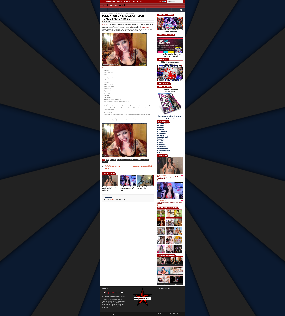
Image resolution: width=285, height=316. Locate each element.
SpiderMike (107, 21)
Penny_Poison (129, 159)
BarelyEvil (160, 128)
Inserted (160, 143)
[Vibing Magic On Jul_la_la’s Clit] (145, 180)
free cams (113, 159)
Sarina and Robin (163, 148)
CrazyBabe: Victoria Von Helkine (112, 167)
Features (159, 10)
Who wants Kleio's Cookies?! (142, 166)
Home (104, 10)
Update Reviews (125, 10)
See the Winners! (170, 31)
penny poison (120, 159)
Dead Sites (173, 313)
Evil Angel (160, 135)
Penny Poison (105, 24)
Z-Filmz (159, 152)
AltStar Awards (114, 10)
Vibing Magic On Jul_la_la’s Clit (142, 187)
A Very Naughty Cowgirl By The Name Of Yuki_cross (107, 1)
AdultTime (160, 126)
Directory (180, 313)
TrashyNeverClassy (163, 150)
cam (107, 159)
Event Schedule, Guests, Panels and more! (170, 55)
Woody (160, 179)
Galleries (167, 10)
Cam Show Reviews (139, 10)
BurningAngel (162, 131)
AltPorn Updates (108, 13)
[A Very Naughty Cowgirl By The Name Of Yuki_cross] (110, 180)
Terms (167, 313)
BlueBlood (160, 129)
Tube (174, 10)
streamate (146, 159)
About (157, 313)
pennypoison (138, 159)
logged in (112, 199)
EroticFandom (162, 133)
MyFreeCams (161, 147)
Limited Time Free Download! (170, 90)
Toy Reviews (150, 10)
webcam (105, 161)
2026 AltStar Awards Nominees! (170, 63)
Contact (162, 313)
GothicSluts (161, 139)
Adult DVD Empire (163, 124)
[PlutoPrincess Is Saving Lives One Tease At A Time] (128, 180)
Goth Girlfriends (162, 137)
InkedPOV (160, 141)
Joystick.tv (160, 145)
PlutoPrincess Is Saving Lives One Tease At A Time (134, 1)
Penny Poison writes (107, 68)
